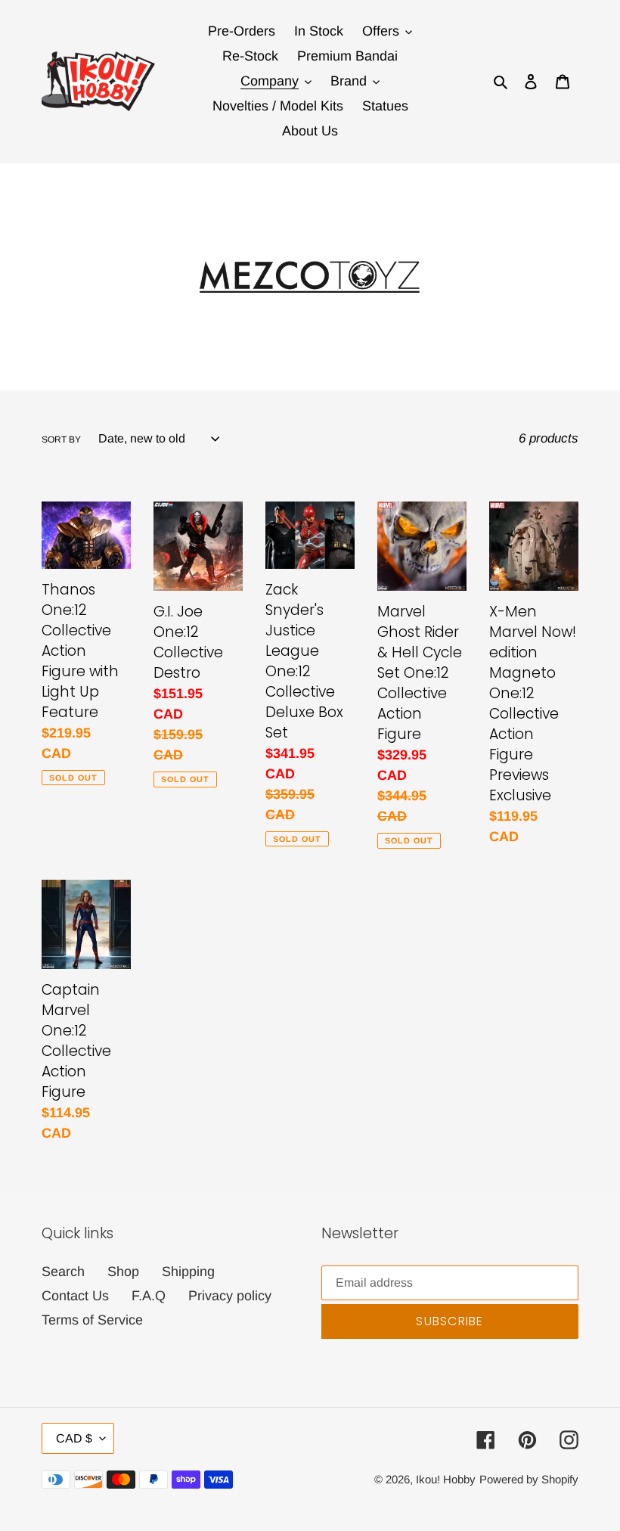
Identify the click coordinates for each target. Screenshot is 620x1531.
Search (63, 1271)
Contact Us (75, 1295)
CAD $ (74, 1438)
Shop (123, 1271)
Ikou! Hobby (446, 1479)
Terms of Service (92, 1320)
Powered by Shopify (528, 1479)
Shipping (188, 1271)
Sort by (61, 439)
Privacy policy (229, 1295)
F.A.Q (149, 1295)
